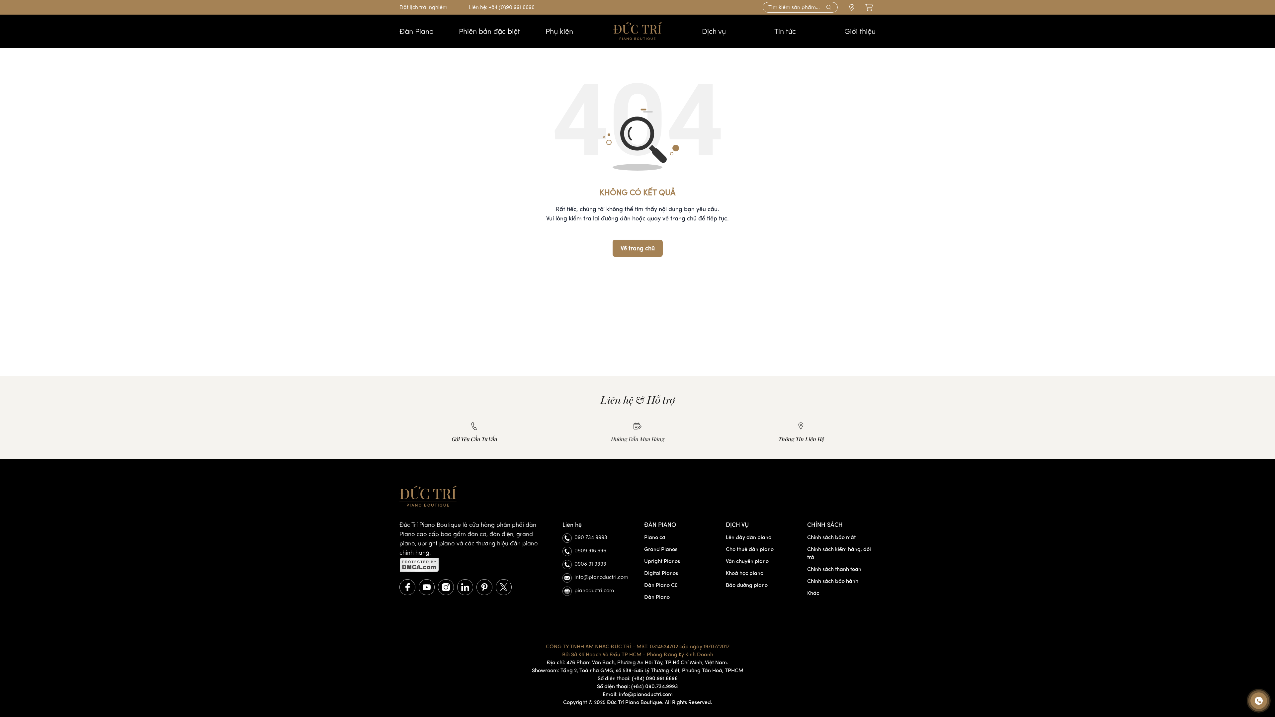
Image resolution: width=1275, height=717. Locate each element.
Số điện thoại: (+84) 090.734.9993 (637, 686)
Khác (813, 593)
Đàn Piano (657, 597)
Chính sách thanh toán (834, 569)
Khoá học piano (744, 573)
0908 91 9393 (590, 563)
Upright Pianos (662, 561)
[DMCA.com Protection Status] (474, 565)
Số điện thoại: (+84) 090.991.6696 (638, 678)
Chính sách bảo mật (831, 537)
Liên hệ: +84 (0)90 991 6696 (502, 7)
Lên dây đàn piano (748, 537)
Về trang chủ (638, 248)
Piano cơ (654, 537)
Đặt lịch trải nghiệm (423, 7)
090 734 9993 (590, 537)
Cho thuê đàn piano (750, 549)
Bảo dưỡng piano (747, 585)
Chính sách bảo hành (832, 581)
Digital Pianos (661, 573)
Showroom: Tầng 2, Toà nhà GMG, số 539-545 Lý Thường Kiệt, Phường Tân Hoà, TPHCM (637, 670)
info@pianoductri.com (601, 577)
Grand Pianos (660, 549)
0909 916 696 (590, 550)
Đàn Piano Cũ (661, 585)
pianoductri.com (594, 590)
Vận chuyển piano (747, 561)
